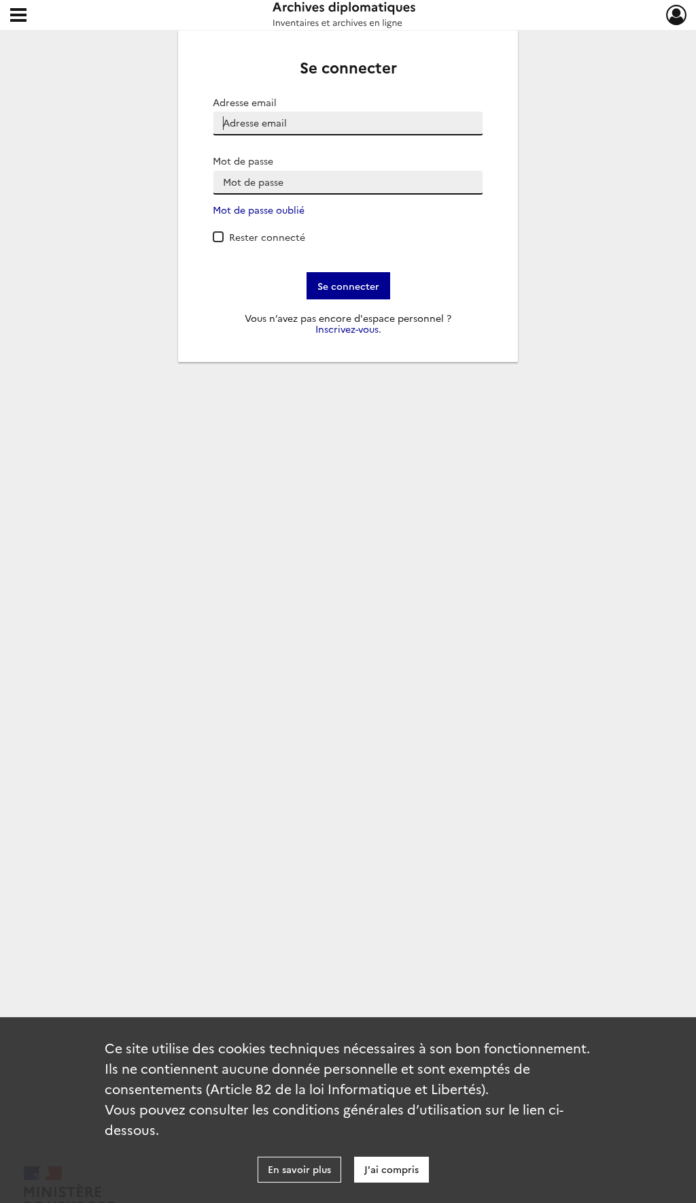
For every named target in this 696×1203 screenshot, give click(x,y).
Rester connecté (267, 237)
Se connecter (348, 286)
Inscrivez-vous (347, 329)
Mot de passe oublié (258, 210)
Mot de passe (243, 161)
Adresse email (245, 102)
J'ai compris (391, 1169)
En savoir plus (299, 1169)
